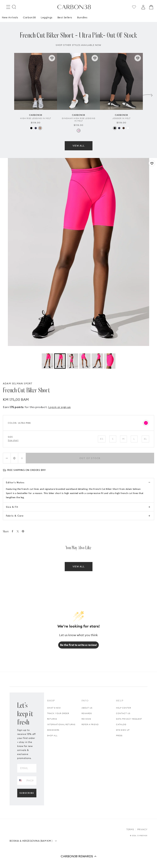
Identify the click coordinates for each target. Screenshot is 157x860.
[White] (128, 128)
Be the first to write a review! (78, 645)
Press (119, 735)
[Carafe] (123, 128)
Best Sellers (64, 17)
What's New (54, 708)
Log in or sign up (59, 407)
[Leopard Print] (40, 128)
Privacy (142, 829)
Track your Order (58, 713)
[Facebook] (12, 531)
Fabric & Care (15, 515)
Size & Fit (12, 506)
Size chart (13, 440)
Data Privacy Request (129, 719)
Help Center (123, 708)
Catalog (121, 724)
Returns (52, 719)
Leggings (46, 17)
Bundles (82, 17)
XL (145, 438)
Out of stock (90, 458)
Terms (130, 829)
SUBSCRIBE (27, 793)
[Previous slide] (9, 94)
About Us (87, 708)
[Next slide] (147, 94)
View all (79, 145)
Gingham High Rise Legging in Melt (78, 119)
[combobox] (20, 780)
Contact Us (123, 713)
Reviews (86, 719)
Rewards (87, 713)
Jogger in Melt (121, 118)
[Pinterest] (23, 531)
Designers (53, 730)
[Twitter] (17, 531)
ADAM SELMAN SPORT (17, 383)
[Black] (31, 128)
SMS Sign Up (123, 730)
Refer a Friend (90, 724)
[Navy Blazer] (35, 128)
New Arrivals (10, 17)
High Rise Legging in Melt (35, 118)
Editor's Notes (15, 482)
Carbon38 (29, 17)
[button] (78, 856)
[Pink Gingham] (78, 130)
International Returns (61, 724)
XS (101, 438)
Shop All (52, 735)
